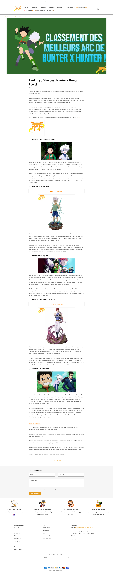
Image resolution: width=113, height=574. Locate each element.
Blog (15, 530)
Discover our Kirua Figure (56, 191)
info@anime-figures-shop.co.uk (84, 527)
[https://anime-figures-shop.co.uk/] (37, 135)
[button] (26, 7)
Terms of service (18, 549)
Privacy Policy (46, 527)
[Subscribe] (68, 557)
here (79, 117)
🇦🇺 (14, 515)
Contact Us (17, 533)
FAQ (15, 535)
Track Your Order (47, 538)
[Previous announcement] (31, 1)
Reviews (16, 544)
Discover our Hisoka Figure (56, 304)
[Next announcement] (81, 1)
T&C (15, 546)
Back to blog (57, 460)
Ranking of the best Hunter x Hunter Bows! (21, 16)
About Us (16, 527)
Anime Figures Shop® (6, 16)
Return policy (17, 541)
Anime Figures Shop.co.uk (58, 570)
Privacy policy (17, 538)
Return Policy (46, 530)
